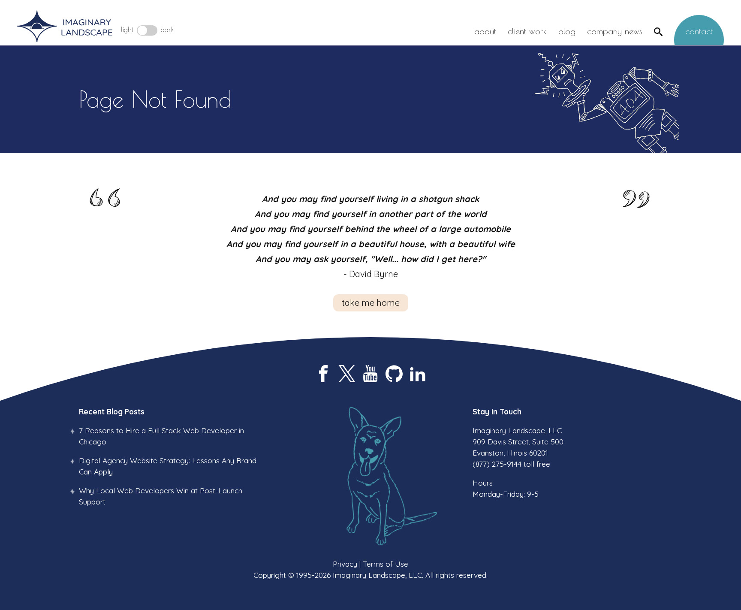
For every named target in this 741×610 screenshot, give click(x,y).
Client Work (527, 31)
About (485, 31)
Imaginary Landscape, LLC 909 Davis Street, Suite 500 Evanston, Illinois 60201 (518, 442)
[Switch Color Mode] (147, 30)
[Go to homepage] (64, 27)
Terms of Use (385, 563)
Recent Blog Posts (112, 411)
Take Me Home (371, 302)
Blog (566, 31)
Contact (699, 31)
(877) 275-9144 (497, 463)
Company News (614, 31)
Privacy (345, 563)
